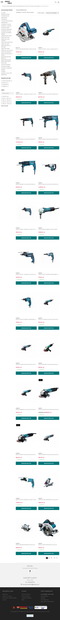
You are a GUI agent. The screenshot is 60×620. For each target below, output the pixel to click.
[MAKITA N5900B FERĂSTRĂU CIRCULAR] (26, 528)
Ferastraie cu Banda (6, 25)
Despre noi (5, 594)
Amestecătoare (5, 15)
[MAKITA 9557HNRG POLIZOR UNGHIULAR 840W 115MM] (48, 348)
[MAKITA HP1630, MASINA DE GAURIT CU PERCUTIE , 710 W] (26, 212)
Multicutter (4, 63)
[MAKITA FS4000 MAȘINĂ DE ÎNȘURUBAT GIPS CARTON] (26, 303)
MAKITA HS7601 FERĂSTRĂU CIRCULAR (47, 544)
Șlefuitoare (4, 74)
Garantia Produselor (27, 598)
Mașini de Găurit (5, 43)
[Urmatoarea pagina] (57, 558)
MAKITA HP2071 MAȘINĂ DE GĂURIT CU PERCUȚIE (26, 499)
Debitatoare (4, 22)
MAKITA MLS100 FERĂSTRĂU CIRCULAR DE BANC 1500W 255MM (48, 499)
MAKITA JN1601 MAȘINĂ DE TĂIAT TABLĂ (47, 229)
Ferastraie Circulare (6, 24)
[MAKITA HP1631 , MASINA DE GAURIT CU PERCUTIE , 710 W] (26, 77)
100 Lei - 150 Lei (6, 100)
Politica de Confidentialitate (9, 598)
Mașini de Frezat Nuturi (7, 42)
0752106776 (31, 582)
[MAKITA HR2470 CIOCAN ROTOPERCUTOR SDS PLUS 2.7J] (48, 77)
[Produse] (2, 2)
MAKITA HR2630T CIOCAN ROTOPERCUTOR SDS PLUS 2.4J (26, 184)
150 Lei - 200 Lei (6, 101)
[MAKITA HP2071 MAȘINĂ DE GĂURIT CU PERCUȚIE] (26, 483)
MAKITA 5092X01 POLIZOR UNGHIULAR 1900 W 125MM (26, 454)
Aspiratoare (4, 17)
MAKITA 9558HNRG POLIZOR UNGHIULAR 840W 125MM (26, 409)
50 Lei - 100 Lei (6, 98)
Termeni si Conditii (7, 596)
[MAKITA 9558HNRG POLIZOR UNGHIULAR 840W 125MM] (26, 393)
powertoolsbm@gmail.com (30, 584)
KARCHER (5, 84)
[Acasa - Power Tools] (10, 2)
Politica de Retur (26, 596)
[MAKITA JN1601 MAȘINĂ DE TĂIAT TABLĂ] (48, 212)
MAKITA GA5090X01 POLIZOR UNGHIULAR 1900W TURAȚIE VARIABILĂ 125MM (48, 409)
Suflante (3, 71)
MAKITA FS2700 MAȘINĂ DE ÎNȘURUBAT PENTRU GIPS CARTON (48, 274)
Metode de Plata (26, 594)
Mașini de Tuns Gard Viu (7, 50)
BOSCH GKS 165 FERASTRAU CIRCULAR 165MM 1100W (26, 49)
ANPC (23, 599)
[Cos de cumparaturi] (58, 2)
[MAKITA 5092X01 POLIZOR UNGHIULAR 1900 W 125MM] (26, 438)
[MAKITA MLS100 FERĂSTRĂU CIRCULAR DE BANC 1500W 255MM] (48, 483)
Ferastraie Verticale (6, 30)
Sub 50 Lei (5, 96)
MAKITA (4, 86)
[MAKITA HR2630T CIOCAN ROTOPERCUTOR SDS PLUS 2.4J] (26, 167)
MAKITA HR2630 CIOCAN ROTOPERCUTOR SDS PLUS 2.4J (48, 139)
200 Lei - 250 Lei (7, 103)
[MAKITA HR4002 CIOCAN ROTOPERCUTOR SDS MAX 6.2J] (48, 167)
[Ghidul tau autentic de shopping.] (30, 615)
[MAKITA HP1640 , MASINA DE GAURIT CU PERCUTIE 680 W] (26, 257)
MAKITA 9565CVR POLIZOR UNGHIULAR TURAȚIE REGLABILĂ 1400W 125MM (48, 454)
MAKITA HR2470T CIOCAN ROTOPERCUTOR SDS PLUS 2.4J (26, 139)
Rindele (3, 69)
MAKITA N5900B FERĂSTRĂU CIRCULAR (25, 544)
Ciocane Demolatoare (7, 20)
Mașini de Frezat (5, 37)
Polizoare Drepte (5, 66)
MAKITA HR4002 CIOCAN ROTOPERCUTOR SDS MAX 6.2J (48, 184)
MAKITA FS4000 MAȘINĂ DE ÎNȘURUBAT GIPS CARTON (26, 319)
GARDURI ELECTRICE (6, 35)
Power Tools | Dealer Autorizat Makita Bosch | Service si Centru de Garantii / (21, 6)
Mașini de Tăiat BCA (6, 52)
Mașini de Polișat (5, 48)
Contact (4, 599)
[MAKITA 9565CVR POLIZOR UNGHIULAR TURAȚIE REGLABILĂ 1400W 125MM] (48, 438)
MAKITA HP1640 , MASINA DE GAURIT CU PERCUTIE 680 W (26, 274)
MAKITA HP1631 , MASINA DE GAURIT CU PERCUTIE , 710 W (26, 94)
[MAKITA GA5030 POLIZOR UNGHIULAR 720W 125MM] (26, 348)
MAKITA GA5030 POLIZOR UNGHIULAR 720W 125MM (26, 364)
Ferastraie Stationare (6, 29)
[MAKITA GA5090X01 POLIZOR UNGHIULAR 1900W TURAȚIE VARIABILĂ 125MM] (48, 393)
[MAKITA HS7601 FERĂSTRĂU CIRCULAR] (48, 528)
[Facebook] (30, 571)
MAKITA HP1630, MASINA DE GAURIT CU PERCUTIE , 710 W (26, 229)
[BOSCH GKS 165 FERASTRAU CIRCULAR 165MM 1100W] (26, 32)
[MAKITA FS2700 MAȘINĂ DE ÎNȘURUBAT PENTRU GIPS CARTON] (48, 257)
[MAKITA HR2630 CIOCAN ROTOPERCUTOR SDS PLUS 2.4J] (48, 122)
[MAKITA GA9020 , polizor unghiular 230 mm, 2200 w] (48, 32)
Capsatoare (4, 19)
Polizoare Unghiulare (6, 68)
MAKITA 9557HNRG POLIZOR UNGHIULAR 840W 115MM (48, 364)
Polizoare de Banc (6, 64)
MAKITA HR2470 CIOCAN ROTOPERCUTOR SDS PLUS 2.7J (48, 94)
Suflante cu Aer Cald (6, 73)
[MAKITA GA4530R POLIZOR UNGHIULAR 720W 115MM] (48, 303)
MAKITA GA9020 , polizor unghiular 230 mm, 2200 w (48, 49)
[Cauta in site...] (55, 2)
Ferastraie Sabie (5, 27)
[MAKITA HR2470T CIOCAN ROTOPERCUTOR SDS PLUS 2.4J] (26, 122)
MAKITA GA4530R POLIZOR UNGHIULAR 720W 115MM (48, 319)
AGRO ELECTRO (7, 80)
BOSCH (5, 82)
